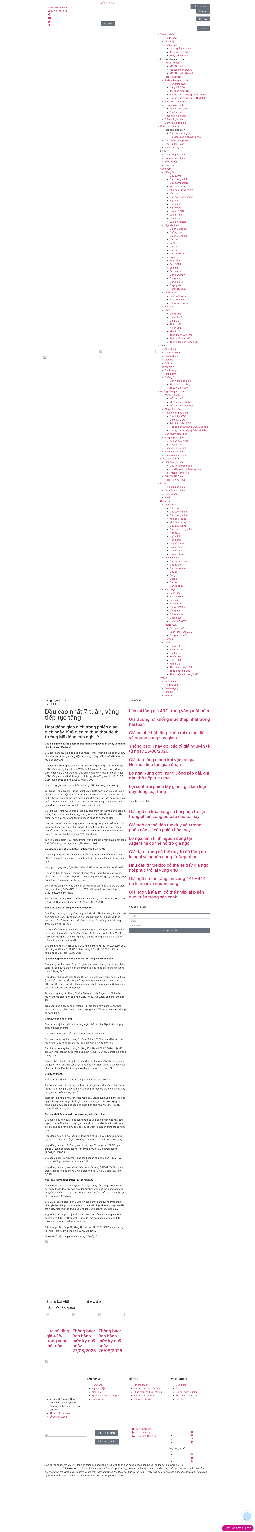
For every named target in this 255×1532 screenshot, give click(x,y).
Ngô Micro (176, 207)
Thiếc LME (175, 324)
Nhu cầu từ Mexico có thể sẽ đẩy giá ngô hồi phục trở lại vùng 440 (168, 868)
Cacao (173, 246)
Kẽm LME (175, 331)
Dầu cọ (174, 239)
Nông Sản (170, 172)
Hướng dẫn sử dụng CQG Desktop (189, 94)
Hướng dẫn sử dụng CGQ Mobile (188, 97)
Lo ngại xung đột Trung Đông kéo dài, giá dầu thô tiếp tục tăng (169, 776)
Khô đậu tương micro (181, 189)
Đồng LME (175, 313)
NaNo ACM (171, 292)
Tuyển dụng (171, 356)
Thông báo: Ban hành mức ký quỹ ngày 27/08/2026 (84, 1340)
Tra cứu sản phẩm (175, 158)
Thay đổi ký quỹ (179, 55)
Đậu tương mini (178, 179)
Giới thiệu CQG (178, 83)
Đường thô (176, 232)
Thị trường (171, 37)
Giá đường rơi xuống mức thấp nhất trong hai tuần (169, 722)
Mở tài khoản (172, 62)
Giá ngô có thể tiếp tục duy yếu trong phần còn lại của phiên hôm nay (165, 827)
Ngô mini (175, 204)
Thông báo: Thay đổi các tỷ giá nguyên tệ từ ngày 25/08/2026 (169, 749)
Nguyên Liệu (172, 225)
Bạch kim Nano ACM (181, 299)
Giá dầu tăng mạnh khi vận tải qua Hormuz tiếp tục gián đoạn (162, 762)
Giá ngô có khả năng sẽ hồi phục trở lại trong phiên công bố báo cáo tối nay (167, 814)
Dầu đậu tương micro (181, 196)
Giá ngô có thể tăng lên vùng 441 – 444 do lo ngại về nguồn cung (167, 881)
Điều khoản (171, 161)
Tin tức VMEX (172, 352)
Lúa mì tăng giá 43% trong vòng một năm (57, 1338)
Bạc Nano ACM (178, 295)
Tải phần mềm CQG (180, 90)
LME (167, 310)
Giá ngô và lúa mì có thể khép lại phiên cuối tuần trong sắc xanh (166, 895)
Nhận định (170, 41)
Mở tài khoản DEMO (181, 69)
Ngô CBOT (176, 200)
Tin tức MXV (167, 34)
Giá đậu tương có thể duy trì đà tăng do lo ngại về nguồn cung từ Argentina (167, 854)
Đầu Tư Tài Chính (174, 143)
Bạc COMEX (176, 264)
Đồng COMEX (177, 274)
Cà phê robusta (178, 235)
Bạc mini (174, 267)
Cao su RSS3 (177, 253)
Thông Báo (171, 44)
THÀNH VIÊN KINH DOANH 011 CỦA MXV (65, 1425)
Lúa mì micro (177, 218)
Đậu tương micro (179, 182)
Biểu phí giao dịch (175, 119)
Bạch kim (175, 260)
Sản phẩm (165, 168)
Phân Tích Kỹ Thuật (175, 147)
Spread (169, 306)
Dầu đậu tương (178, 193)
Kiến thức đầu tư (169, 126)
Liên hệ (169, 359)
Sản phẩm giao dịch (176, 101)
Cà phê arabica (178, 228)
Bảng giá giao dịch (175, 122)
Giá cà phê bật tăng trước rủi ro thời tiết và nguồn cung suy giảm (167, 735)
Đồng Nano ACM (179, 303)
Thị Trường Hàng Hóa (177, 140)
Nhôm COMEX (178, 288)
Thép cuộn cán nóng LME (184, 341)
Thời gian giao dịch (175, 115)
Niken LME (176, 327)
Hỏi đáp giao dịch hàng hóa (185, 136)
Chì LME (174, 320)
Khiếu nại (170, 165)
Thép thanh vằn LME (181, 334)
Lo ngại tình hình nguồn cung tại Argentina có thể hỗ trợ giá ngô (160, 841)
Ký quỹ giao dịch (174, 105)
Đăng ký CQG (177, 87)
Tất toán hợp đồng (180, 52)
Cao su (174, 250)
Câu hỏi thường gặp (181, 133)
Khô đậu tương (178, 186)
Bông (172, 242)
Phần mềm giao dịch (176, 80)
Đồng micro (176, 281)
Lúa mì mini (176, 214)
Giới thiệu (170, 348)
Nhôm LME (176, 317)
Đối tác (169, 363)
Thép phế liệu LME (180, 338)
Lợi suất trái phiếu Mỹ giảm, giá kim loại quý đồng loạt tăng (167, 789)
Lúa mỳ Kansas (178, 221)
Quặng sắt (175, 285)
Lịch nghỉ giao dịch (180, 48)
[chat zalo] (245, 1518)
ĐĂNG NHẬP (108, 2)
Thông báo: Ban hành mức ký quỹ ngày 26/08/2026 (110, 1340)
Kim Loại (170, 257)
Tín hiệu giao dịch (175, 154)
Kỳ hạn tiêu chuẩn (179, 108)
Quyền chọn (176, 112)
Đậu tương (176, 175)
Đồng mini (175, 278)
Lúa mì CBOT (177, 211)
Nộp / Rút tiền (173, 76)
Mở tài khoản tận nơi (181, 73)
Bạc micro (175, 271)
